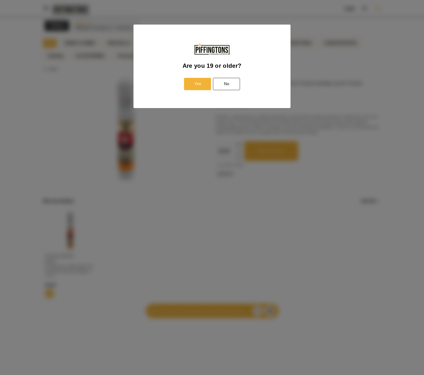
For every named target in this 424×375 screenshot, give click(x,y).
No (226, 84)
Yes (197, 84)
